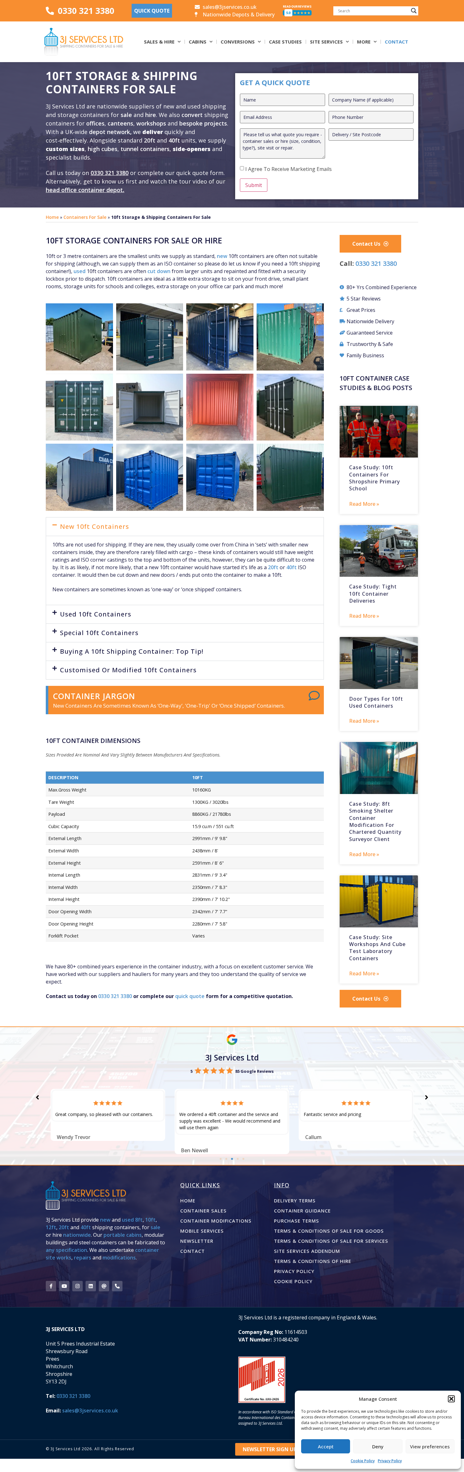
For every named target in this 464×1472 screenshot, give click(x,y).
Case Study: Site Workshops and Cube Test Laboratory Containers (377, 948)
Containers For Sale (84, 217)
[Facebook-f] (51, 1286)
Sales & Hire (159, 41)
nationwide (77, 1234)
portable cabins (123, 1234)
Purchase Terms (296, 1221)
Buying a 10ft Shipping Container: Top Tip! (131, 651)
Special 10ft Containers (99, 632)
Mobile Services (202, 1231)
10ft (150, 1219)
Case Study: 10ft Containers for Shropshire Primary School (374, 478)
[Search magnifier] (413, 10)
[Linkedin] (91, 1286)
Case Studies (285, 41)
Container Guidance (302, 1210)
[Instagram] (77, 1286)
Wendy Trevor (73, 1137)
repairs (82, 1257)
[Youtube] (64, 1286)
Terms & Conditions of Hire (312, 1261)
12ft (51, 1227)
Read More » (364, 503)
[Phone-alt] (117, 1286)
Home (52, 217)
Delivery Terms (295, 1200)
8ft (139, 1219)
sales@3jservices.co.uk (90, 1410)
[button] (451, 1399)
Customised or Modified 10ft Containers (128, 670)
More (364, 41)
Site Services (326, 41)
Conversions (238, 41)
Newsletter (196, 1241)
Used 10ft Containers (95, 614)
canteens (120, 123)
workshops (151, 123)
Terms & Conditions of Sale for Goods (329, 1231)
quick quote (190, 996)
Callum (313, 1137)
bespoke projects (203, 123)
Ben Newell (194, 1150)
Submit (253, 185)
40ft (174, 140)
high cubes (102, 149)
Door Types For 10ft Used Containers (376, 702)
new (222, 256)
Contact (396, 41)
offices (95, 123)
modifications (119, 1257)
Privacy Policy (390, 1460)
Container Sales (203, 1210)
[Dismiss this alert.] (314, 695)
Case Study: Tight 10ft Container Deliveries (373, 593)
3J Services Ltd (232, 1057)
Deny (378, 1446)
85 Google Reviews (254, 1071)
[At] (104, 1286)
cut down (158, 271)
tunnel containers (145, 149)
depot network (109, 132)
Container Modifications (216, 1221)
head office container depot (84, 190)
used (80, 271)
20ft (149, 140)
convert (192, 115)
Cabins (197, 41)
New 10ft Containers (94, 526)
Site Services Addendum (307, 1251)
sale (126, 115)
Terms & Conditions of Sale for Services (331, 1241)
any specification (66, 1250)
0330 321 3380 (109, 173)
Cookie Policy (363, 1460)
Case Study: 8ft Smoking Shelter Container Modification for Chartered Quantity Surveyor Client (375, 821)
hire (150, 115)
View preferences (430, 1446)
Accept (326, 1446)
